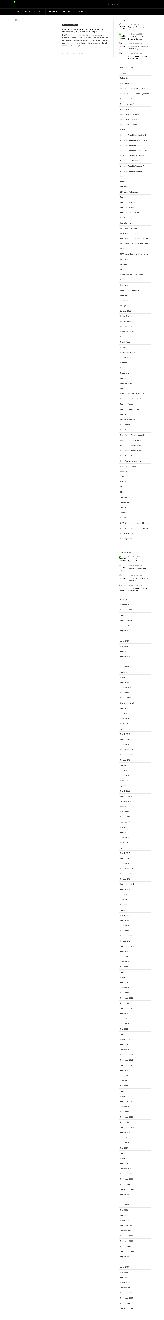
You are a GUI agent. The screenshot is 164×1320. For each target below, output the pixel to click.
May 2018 (124, 781)
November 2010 (126, 1117)
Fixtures (123, 264)
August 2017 (125, 822)
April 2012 (124, 1034)
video (122, 544)
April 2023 (124, 651)
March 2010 (125, 1158)
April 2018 (124, 786)
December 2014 (126, 869)
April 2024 (124, 615)
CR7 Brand (124, 130)
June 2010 (124, 1143)
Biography (38, 12)
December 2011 (126, 1055)
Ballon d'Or (124, 78)
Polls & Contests (127, 383)
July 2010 (124, 1138)
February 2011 (126, 1101)
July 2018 (124, 770)
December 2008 (126, 1236)
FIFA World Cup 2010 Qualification (134, 238)
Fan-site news (126, 223)
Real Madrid (125, 425)
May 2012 (124, 1029)
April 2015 (124, 848)
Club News (124, 83)
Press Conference (127, 420)
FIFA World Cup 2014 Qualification (134, 254)
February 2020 (126, 682)
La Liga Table (67, 12)
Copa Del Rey (125, 109)
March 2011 (125, 1096)
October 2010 (125, 1122)
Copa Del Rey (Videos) (129, 114)
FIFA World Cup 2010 (129, 233)
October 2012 (125, 1003)
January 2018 (125, 801)
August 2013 (125, 951)
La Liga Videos (126, 321)
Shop (122, 492)
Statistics (124, 507)
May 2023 (124, 646)
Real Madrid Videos (128, 466)
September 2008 (127, 1251)
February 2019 (126, 739)
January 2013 (125, 988)
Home (18, 12)
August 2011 (125, 1070)
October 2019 (125, 698)
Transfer (123, 513)
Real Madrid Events (128, 430)
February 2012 (126, 1044)
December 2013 (126, 931)
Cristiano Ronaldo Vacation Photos (134, 166)
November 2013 (126, 936)
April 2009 (124, 1215)
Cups (122, 176)
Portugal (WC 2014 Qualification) (133, 394)
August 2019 (125, 708)
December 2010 (126, 1112)
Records (123, 471)
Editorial (123, 182)
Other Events (125, 357)
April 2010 (124, 1153)
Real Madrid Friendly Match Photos (134, 435)
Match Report (125, 342)
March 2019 (125, 734)
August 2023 (125, 631)
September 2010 (127, 1127)
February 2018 (126, 796)
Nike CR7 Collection (128, 352)
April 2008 (124, 1277)
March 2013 (125, 977)
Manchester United (128, 337)
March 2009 (125, 1220)
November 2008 (126, 1241)
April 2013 (124, 972)
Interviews (124, 295)
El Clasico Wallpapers (129, 192)
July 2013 (124, 956)
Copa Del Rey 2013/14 (129, 119)
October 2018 (125, 760)
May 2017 (124, 827)
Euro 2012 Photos (127, 202)
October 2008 (125, 1246)
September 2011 (127, 1065)
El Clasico (124, 187)
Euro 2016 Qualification (129, 213)
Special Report (126, 502)
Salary (122, 476)
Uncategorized (126, 539)
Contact (81, 12)
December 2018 (126, 750)
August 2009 (125, 1194)
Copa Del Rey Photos (129, 125)
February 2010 (126, 1163)
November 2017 (126, 812)
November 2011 (126, 1060)
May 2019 (124, 724)
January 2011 (125, 1107)
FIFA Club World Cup (128, 228)
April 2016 (124, 832)
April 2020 (124, 672)
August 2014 (125, 889)
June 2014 (124, 900)
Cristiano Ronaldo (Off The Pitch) (133, 140)
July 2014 (124, 894)
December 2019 (126, 693)
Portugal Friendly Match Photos (133, 399)
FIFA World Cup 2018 (129, 259)
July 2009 (124, 1200)
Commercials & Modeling (130, 104)
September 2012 (127, 1008)
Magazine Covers (127, 332)
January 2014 (125, 925)
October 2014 (125, 879)
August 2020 (125, 656)
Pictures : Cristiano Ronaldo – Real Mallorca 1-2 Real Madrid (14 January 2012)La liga (84, 31)
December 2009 (126, 1174)
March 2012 (125, 1039)
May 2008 (124, 1272)
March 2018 (125, 791)
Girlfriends (52, 12)
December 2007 (126, 1293)
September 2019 (127, 703)
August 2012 (125, 1013)
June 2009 (124, 1205)
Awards (123, 73)
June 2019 (124, 718)
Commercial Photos (128, 99)
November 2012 (126, 998)
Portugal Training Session (130, 409)
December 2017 (126, 806)
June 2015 (124, 837)
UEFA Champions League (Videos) (134, 528)
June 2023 (124, 641)
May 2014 (124, 905)
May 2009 (124, 1210)
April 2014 (124, 910)
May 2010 (124, 1148)
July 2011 (124, 1075)
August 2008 (125, 1257)
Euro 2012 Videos (127, 207)
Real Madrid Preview (128, 456)
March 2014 (125, 915)
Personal (123, 363)
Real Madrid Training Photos (131, 461)
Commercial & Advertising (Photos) (134, 88)
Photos (123, 378)
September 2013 (127, 946)
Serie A (123, 482)
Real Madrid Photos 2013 (130, 451)
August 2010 (125, 1132)
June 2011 (124, 1081)
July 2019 (124, 713)
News (27, 12)
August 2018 (125, 765)
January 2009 (125, 1231)
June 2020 (124, 667)
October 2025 (125, 605)
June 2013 (124, 962)
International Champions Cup (132, 290)
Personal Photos (127, 368)
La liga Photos (126, 316)
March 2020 (125, 677)
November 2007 (126, 1298)
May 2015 (124, 843)
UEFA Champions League (130, 518)
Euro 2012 (124, 197)
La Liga (123, 306)
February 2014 (126, 920)
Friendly (123, 269)
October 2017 (125, 817)
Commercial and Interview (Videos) (134, 94)
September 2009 (127, 1189)
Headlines (124, 285)
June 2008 (124, 1267)
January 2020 (125, 687)
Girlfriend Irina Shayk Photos (132, 275)
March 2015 (125, 853)
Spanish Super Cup (128, 497)
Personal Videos (127, 373)
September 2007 (127, 1308)
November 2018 (126, 755)
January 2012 (125, 1050)
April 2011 (124, 1091)
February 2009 (126, 1226)
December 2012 (126, 993)
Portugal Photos (126, 404)
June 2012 (124, 1024)
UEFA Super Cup (127, 533)
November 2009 (126, 1179)
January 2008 (125, 1288)
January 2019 (125, 744)
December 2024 (126, 610)
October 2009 (125, 1184)
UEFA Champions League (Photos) (134, 523)
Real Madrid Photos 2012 (72, 53)
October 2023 (125, 625)
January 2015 (125, 863)
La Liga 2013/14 (127, 311)
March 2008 (125, 1282)
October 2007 (125, 1303)
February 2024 (126, 620)
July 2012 (124, 1019)
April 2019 (124, 729)
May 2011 (124, 1086)
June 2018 (124, 775)
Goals (122, 280)
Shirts (122, 487)
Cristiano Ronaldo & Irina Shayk (133, 135)
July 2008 (124, 1262)
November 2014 (126, 874)
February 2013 (126, 982)
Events (123, 218)
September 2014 (127, 884)
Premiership (125, 414)
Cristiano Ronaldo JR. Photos (132, 156)
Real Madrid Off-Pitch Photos (132, 440)
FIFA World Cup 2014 (129, 249)
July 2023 (124, 636)
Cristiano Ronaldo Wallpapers (132, 171)
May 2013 (124, 967)
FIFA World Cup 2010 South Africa (134, 244)
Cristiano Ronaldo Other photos (133, 161)
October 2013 (125, 941)
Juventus (124, 301)
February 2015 (126, 858)
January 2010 (125, 1169)
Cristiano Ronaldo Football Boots (133, 150)
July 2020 (124, 662)
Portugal (123, 388)
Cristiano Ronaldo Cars (129, 145)
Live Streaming (126, 326)
